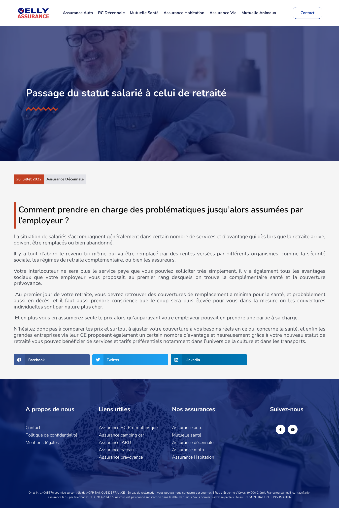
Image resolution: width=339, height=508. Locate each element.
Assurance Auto (78, 13)
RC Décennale (111, 13)
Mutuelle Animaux (258, 13)
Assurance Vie (223, 13)
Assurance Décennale (65, 179)
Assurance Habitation (184, 13)
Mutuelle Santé (144, 13)
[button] (52, 359)
